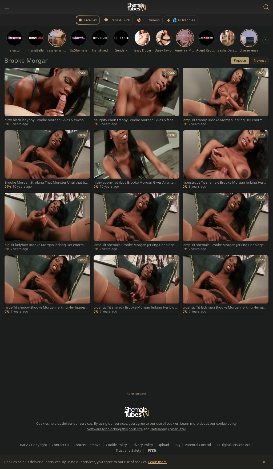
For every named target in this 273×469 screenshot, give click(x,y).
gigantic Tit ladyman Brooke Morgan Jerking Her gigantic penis (224, 307)
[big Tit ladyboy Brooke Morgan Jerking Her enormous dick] (47, 222)
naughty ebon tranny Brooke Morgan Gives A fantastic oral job (135, 120)
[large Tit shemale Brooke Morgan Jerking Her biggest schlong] (225, 222)
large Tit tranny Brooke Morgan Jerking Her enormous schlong (224, 120)
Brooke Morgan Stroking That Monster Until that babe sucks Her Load (46, 182)
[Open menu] (7, 7)
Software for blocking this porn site (115, 429)
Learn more (157, 461)
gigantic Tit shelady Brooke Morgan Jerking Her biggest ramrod (135, 307)
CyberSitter (177, 429)
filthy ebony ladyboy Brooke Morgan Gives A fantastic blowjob (135, 182)
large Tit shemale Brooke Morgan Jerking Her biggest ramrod (135, 245)
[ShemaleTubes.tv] (136, 7)
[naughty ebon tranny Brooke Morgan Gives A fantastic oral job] (136, 97)
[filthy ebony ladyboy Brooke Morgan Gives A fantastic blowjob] (136, 160)
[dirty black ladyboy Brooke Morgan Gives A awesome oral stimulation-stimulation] (47, 97)
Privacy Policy (142, 444)
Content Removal (87, 444)
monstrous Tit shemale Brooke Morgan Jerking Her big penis (224, 182)
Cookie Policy (116, 444)
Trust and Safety (128, 450)
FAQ (177, 444)
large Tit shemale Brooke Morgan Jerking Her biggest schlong (224, 245)
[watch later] (10, 73)
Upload (163, 444)
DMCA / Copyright (32, 444)
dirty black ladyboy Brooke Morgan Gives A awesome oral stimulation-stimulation (46, 120)
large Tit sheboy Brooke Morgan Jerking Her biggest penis (46, 307)
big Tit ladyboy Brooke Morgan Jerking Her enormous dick (46, 245)
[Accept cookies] (264, 462)
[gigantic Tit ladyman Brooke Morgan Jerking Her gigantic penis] (225, 284)
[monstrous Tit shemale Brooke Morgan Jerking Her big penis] (225, 160)
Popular (240, 60)
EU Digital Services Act (232, 444)
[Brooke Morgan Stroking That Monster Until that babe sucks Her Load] (47, 160)
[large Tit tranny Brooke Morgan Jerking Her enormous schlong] (225, 97)
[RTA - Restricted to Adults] (152, 450)
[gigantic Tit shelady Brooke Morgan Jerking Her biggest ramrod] (136, 284)
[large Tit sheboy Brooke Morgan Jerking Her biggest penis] (47, 284)
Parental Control (198, 444)
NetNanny (158, 429)
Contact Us (60, 444)
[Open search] (266, 7)
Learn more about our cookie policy (208, 423)
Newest (260, 60)
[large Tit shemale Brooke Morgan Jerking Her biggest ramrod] (136, 222)
